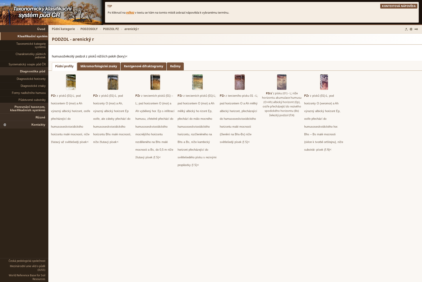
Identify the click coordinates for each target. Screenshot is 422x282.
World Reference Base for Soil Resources (27, 277)
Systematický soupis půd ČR (27, 64)
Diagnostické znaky (33, 85)
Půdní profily (64, 66)
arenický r (131, 29)
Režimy (175, 66)
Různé (40, 117)
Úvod (41, 29)
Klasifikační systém (32, 36)
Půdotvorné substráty (32, 100)
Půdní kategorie (63, 29)
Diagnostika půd (32, 71)
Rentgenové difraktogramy (143, 66)
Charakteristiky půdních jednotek (31, 55)
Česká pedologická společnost (27, 261)
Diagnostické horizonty (31, 78)
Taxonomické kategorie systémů (31, 45)
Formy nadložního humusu (29, 93)
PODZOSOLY (89, 29)
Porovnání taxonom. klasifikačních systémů (27, 108)
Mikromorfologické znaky (98, 66)
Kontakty (38, 124)
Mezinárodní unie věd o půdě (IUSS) (27, 268)
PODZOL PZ (111, 29)
